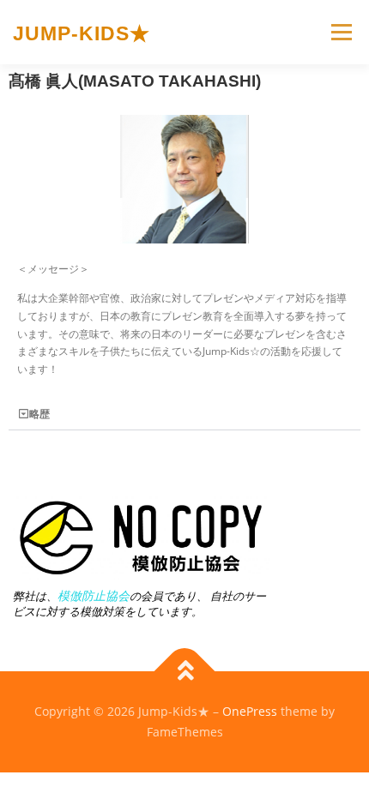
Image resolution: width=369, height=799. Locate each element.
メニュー (341, 32)
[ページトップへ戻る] (184, 671)
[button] (184, 414)
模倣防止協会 (93, 595)
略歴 (39, 413)
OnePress (249, 711)
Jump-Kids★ (81, 33)
